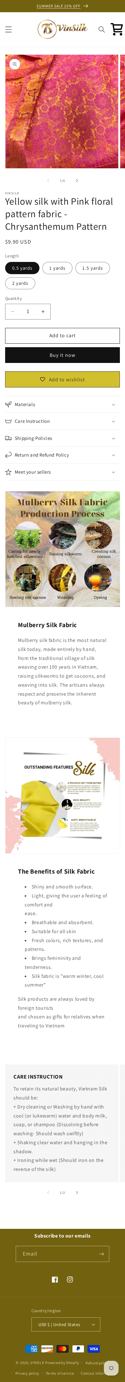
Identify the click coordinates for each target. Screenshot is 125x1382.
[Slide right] (77, 180)
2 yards (20, 283)
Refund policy (97, 1362)
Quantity (13, 298)
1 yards (57, 268)
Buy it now (62, 355)
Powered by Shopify (62, 1362)
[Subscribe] (101, 1254)
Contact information (98, 1373)
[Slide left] (48, 180)
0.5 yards (22, 268)
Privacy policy (27, 1373)
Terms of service (60, 1373)
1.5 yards (92, 268)
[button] (8, 29)
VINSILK (37, 1362)
